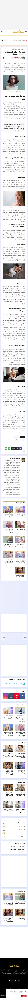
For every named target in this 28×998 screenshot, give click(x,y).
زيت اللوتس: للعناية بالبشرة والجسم (21, 530)
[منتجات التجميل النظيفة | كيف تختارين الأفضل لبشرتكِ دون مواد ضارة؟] (20, 748)
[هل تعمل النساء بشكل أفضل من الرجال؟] (20, 765)
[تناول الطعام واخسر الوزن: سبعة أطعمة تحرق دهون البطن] (20, 804)
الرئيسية (24, 989)
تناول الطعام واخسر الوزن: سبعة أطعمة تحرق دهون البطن (20, 811)
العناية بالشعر (21, 852)
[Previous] (5, 40)
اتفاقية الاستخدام (6, 989)
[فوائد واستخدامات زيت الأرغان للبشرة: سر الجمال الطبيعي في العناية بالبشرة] (8, 912)
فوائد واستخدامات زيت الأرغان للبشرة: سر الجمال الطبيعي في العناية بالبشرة (8, 919)
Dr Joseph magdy (14, 458)
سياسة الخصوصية (16, 989)
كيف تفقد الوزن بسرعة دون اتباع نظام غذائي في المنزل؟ (8, 755)
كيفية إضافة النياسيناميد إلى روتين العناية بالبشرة (20, 561)
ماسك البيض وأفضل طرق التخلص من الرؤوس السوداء (8, 531)
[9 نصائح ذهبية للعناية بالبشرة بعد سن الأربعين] (20, 912)
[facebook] (19, 981)
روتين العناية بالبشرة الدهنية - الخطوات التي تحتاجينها (20, 546)
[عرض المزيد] (24, 451)
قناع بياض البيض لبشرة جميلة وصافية (20, 514)
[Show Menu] (26, 32)
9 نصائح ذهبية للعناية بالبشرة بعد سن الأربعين (20, 576)
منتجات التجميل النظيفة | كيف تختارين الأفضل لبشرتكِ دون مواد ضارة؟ (20, 755)
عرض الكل (5, 502)
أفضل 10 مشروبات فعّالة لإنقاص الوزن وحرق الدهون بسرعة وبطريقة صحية (20, 717)
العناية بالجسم (14, 830)
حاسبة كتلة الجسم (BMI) (13, 683)
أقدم (3, 637)
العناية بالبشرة (14, 49)
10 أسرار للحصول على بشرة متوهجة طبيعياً (8, 545)
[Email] (6, 448)
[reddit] (9, 981)
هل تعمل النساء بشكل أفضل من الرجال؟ (21, 771)
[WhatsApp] (9, 448)
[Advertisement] (14, 15)
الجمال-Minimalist (14, 823)
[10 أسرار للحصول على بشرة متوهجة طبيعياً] (20, 896)
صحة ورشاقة (14, 833)
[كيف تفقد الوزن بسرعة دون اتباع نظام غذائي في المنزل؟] (8, 748)
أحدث (24, 637)
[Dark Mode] (6, 32)
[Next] (2, 40)
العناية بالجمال (13, 849)
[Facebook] (20, 448)
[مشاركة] (4, 58)
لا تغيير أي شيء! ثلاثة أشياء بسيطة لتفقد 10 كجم (8, 811)
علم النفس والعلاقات (20, 440)
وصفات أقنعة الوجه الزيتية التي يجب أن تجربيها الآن (8, 515)
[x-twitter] (15, 981)
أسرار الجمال (21, 847)
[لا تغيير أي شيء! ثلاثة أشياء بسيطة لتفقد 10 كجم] (8, 804)
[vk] (12, 981)
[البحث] (2, 32)
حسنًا (24, 996)
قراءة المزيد (17, 993)
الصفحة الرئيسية (21, 49)
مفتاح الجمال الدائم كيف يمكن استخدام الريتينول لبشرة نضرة (9, 561)
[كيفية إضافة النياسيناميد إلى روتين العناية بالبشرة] (8, 896)
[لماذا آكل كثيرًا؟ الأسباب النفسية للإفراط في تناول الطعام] (8, 765)
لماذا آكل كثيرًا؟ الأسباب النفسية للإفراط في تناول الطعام (16, 40)
